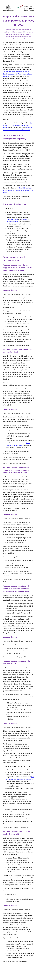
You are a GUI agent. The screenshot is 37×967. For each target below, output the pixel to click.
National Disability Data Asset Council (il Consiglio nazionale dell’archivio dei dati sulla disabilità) (17, 74)
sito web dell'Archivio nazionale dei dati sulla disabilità (17, 125)
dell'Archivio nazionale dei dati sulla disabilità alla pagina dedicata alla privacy (18, 190)
